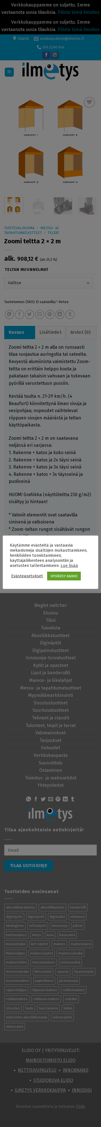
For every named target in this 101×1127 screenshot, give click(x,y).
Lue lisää (69, 565)
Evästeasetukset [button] (27, 575)
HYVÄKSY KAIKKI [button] (63, 576)
